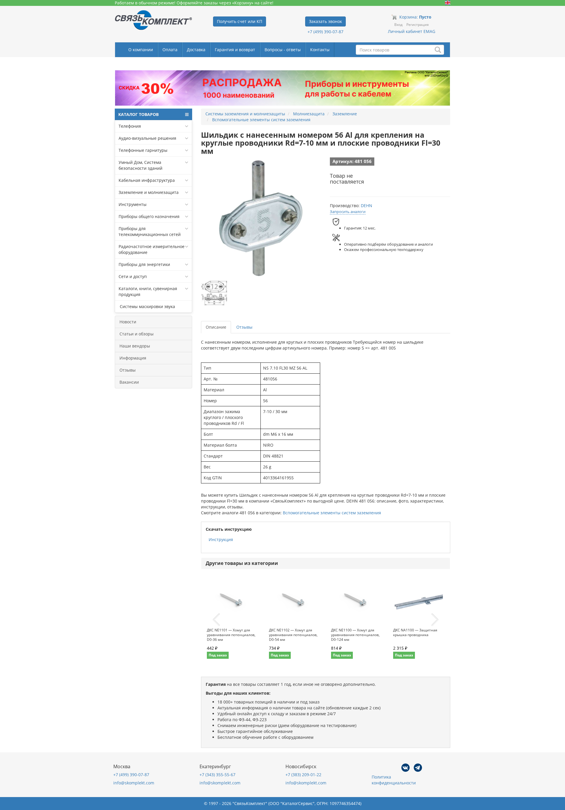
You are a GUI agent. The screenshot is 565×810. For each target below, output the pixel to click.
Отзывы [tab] (244, 327)
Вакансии (129, 382)
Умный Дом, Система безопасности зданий (140, 165)
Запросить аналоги (347, 211)
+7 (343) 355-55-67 (217, 774)
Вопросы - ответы (283, 49)
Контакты (320, 49)
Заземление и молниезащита (149, 192)
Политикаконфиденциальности (394, 780)
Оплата (169, 49)
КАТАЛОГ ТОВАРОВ (138, 114)
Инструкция (221, 539)
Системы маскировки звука (147, 306)
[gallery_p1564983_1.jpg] (214, 293)
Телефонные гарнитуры (143, 150)
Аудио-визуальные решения (147, 138)
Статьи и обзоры (136, 334)
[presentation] (216, 619)
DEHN (366, 205)
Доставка (196, 49)
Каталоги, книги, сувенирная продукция (148, 291)
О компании (140, 49)
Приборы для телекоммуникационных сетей (150, 231)
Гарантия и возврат (235, 49)
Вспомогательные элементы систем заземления (332, 512)
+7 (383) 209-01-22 (303, 774)
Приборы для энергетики (144, 264)
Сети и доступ (133, 276)
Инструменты (133, 204)
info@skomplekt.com (133, 783)
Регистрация (417, 24)
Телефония (130, 126)
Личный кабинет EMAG (411, 31)
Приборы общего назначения (149, 216)
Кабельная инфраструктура (147, 180)
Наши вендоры (134, 346)
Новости (127, 322)
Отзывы (127, 370)
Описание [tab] (216, 327)
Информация (132, 358)
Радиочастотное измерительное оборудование (152, 249)
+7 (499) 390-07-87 (325, 31)
